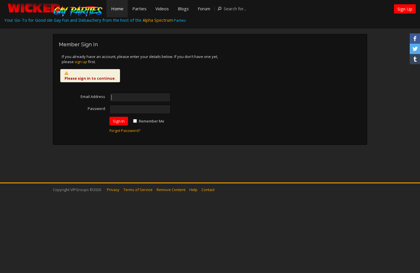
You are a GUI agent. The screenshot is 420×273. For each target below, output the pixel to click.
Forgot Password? (124, 130)
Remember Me (151, 121)
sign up (81, 61)
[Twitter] (415, 49)
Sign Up (404, 9)
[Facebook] (415, 38)
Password (96, 108)
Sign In (119, 121)
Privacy (113, 189)
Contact (208, 189)
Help (193, 189)
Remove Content (171, 189)
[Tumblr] (415, 59)
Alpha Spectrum (158, 20)
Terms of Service (138, 189)
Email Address (93, 96)
